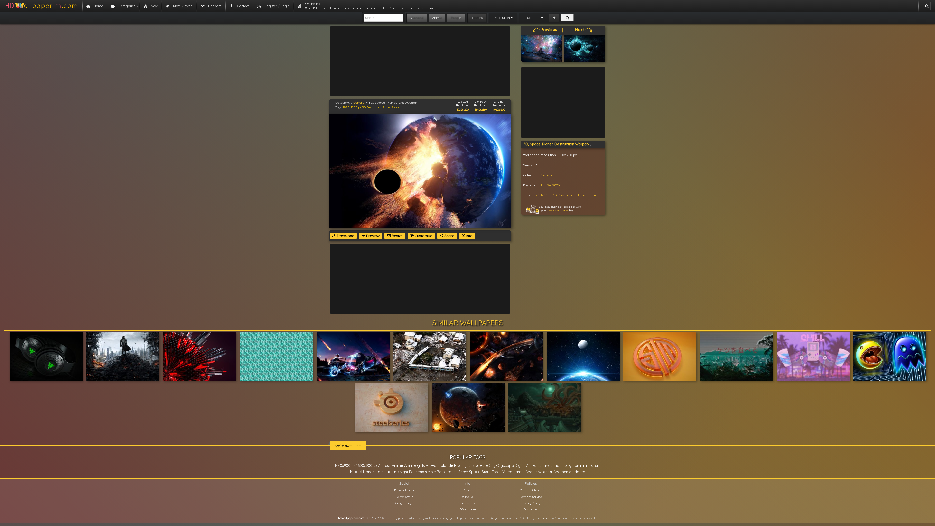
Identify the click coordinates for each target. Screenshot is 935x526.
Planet (386, 107)
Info (469, 236)
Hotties (477, 17)
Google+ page (404, 503)
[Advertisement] (420, 61)
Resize (397, 236)
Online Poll (467, 496)
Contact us (468, 503)
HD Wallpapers (468, 509)
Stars (486, 472)
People (456, 17)
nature (393, 471)
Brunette (480, 465)
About (467, 490)
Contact (546, 518)
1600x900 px (366, 465)
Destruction (374, 107)
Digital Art (523, 465)
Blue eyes (462, 465)
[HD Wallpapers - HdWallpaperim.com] (41, 6)
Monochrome (374, 472)
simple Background (441, 472)
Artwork (433, 465)
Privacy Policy (531, 503)
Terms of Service (531, 496)
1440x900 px (345, 465)
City (492, 465)
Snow (463, 472)
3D (364, 107)
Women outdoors (569, 472)
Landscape (551, 465)
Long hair (570, 465)
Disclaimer (531, 509)
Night (404, 472)
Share (448, 236)
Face (536, 465)
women (545, 471)
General (417, 17)
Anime (437, 17)
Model (356, 471)
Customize (423, 236)
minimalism (590, 465)
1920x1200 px (352, 107)
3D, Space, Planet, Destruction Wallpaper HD (561, 144)
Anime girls (414, 465)
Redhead (416, 472)
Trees (496, 471)
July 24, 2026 (550, 185)
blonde (447, 465)
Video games (513, 472)
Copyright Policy (531, 490)
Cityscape (505, 465)
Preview (372, 236)
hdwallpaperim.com (351, 518)
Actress (384, 465)
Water (531, 472)
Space (395, 107)
